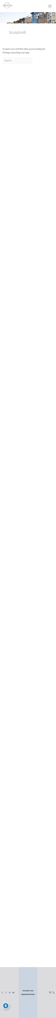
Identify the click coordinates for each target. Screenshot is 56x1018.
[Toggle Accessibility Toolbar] (6, 1006)
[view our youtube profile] (13, 992)
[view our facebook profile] (2, 992)
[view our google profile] (9, 992)
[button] (20, 413)
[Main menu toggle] (49, 6)
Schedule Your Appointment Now (28, 992)
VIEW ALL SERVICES (21, 413)
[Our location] (53, 993)
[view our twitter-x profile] (6, 992)
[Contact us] (50, 993)
